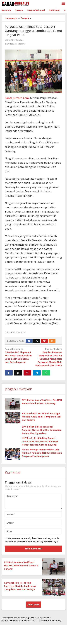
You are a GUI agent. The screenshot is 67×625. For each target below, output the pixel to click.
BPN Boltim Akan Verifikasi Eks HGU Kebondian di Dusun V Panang (21, 565)
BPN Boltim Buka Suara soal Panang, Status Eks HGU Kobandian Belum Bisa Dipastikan (42, 430)
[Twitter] (36, 341)
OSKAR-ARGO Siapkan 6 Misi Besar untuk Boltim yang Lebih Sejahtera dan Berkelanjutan (18, 355)
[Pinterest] (44, 341)
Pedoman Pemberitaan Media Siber (18, 620)
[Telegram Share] (37, 373)
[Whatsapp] (46, 373)
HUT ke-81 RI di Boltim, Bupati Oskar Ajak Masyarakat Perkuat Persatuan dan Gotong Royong (40, 441)
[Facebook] (29, 341)
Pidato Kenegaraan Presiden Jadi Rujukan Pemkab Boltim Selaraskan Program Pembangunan (42, 453)
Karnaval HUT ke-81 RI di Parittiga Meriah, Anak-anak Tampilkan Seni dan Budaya (41, 416)
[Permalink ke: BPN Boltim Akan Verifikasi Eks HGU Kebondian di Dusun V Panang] (12, 404)
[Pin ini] (27, 373)
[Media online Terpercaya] (16, 3)
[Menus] (63, 4)
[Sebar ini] (9, 373)
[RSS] (52, 341)
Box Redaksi (43, 617)
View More (33, 604)
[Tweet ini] (18, 373)
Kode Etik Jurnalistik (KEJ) (50, 620)
